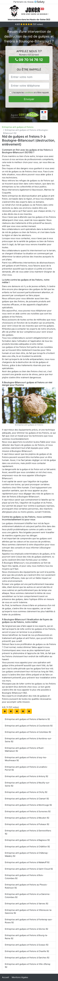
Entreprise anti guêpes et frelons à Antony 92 (26, 776)
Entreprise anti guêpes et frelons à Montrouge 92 (28, 805)
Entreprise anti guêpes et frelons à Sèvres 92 (26, 929)
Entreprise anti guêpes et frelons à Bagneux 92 (27, 840)
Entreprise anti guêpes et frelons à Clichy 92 (26, 792)
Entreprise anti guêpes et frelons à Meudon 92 (27, 817)
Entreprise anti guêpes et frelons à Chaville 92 (27, 951)
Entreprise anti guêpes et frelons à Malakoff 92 (27, 862)
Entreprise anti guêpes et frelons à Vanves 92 (26, 903)
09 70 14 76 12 (30, 60)
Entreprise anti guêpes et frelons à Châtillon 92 (27, 846)
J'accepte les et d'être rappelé (30, 92)
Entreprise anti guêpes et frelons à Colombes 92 (28, 732)
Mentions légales (20, 977)
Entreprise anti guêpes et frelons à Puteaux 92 (27, 824)
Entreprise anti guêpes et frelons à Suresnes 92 (28, 811)
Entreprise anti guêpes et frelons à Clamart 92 (27, 798)
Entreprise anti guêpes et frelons (17, 127)
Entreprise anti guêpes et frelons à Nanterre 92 (27, 719)
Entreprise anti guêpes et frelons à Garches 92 (27, 957)
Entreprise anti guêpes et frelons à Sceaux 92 (26, 944)
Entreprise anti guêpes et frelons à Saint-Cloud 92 (29, 869)
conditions (28, 92)
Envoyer (29, 99)
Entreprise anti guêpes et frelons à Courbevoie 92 (29, 725)
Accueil (5, 977)
